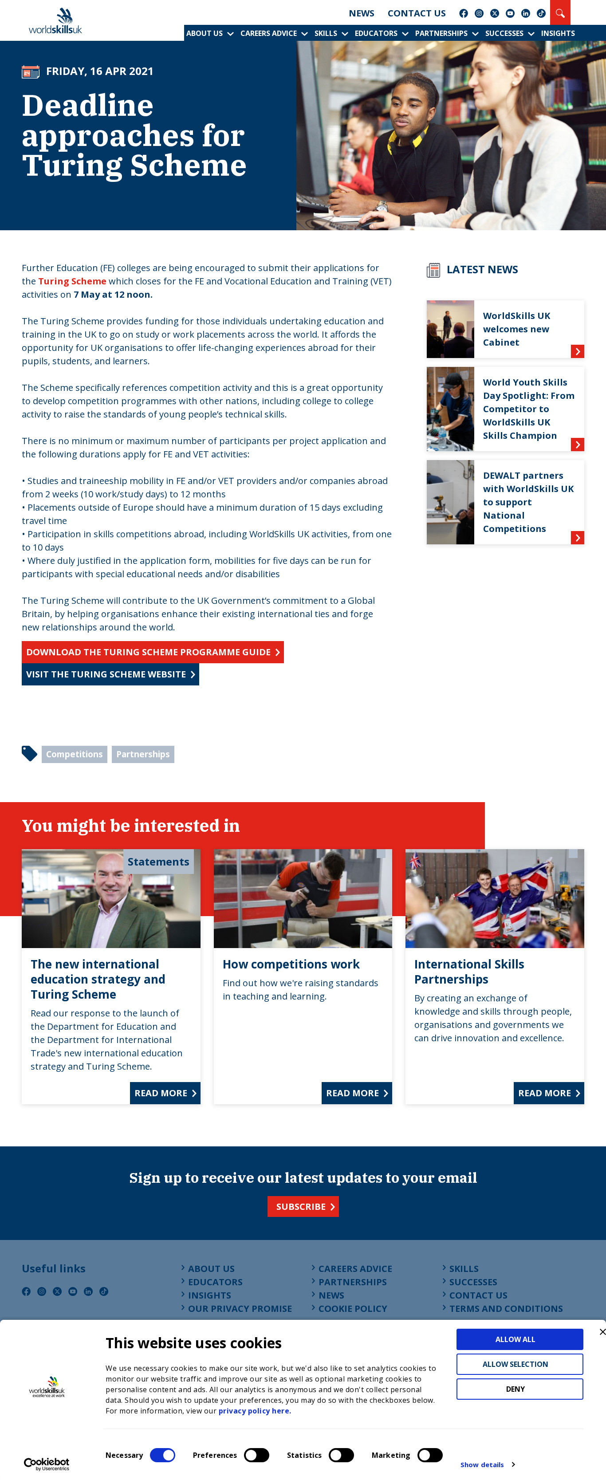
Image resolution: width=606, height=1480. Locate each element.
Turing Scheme (73, 281)
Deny (515, 1389)
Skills (326, 33)
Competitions (74, 754)
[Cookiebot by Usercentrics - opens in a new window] (47, 1464)
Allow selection (515, 1364)
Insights (558, 33)
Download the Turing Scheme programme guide (148, 652)
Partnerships (441, 33)
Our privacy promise (240, 1309)
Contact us (417, 13)
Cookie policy (353, 1309)
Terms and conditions (506, 1309)
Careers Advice (268, 33)
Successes (504, 33)
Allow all (515, 1339)
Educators (376, 33)
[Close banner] (603, 1332)
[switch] (256, 1455)
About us (204, 33)
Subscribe (301, 1206)
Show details (482, 1464)
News (361, 13)
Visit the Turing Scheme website (106, 674)
